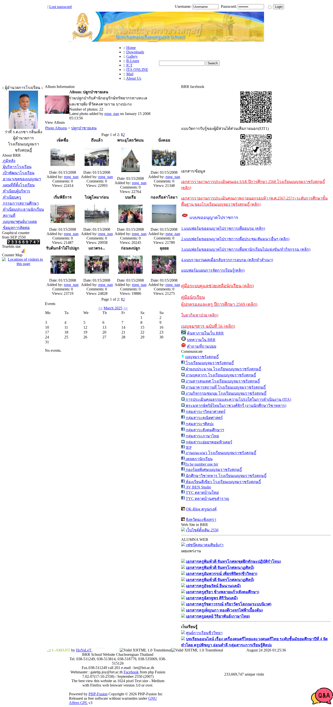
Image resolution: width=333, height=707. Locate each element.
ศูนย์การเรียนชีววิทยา (204, 633)
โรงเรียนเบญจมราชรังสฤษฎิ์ (209, 363)
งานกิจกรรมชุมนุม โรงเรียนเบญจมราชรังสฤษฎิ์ (225, 393)
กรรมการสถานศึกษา (20, 203)
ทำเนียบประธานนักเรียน (23, 209)
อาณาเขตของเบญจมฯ (21, 179)
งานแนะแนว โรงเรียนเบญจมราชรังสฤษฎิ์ (220, 453)
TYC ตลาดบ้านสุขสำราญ (207, 499)
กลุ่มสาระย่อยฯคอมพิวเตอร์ (209, 442)
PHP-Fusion (98, 694)
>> (125, 308)
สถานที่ (8, 215)
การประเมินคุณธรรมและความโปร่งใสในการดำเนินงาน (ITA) (238, 399)
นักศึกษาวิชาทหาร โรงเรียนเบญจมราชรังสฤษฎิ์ (225, 476)
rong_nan (111, 114)
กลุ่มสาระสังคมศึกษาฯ (205, 430)
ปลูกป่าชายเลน (84, 128)
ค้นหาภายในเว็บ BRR (205, 333)
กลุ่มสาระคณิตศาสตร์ (204, 418)
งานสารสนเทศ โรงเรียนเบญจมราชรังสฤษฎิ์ (222, 381)
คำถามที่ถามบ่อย (201, 346)
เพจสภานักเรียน (199, 459)
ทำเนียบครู (11, 197)
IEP (189, 447)
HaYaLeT (84, 650)
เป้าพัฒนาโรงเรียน (18, 173)
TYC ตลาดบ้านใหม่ (202, 492)
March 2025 (113, 308)
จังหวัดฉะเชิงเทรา (201, 519)
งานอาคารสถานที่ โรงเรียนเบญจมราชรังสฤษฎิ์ (225, 387)
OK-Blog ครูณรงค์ (201, 509)
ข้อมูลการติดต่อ (16, 228)
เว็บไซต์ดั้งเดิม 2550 (202, 530)
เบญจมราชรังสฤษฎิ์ (202, 357)
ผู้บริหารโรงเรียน (16, 167)
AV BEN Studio (198, 487)
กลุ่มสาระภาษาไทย (202, 436)
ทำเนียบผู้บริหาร (16, 191)
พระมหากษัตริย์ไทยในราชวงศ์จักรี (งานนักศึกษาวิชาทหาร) (235, 405)
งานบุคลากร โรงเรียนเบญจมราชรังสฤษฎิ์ (220, 375)
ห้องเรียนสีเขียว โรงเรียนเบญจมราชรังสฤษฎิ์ (223, 482)
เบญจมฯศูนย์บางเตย (19, 222)
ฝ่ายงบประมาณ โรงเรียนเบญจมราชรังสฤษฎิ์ (223, 369)
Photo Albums (56, 128)
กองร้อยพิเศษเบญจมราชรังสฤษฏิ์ (213, 470)
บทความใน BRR (201, 340)
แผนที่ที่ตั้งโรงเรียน (18, 185)
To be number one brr (201, 464)
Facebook (131, 672)
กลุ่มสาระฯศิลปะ (200, 424)
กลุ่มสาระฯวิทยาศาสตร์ (205, 412)
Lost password (60, 7)
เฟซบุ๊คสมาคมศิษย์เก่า (205, 545)
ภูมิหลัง (8, 161)
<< (100, 308)
